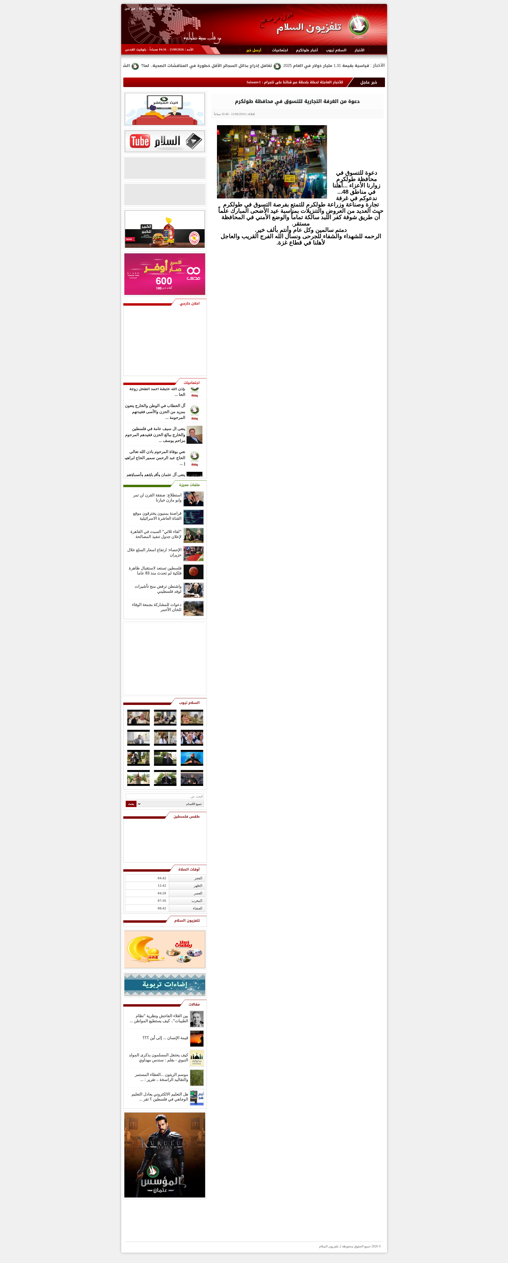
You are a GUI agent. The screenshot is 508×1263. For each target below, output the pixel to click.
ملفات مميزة (189, 485)
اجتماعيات (192, 382)
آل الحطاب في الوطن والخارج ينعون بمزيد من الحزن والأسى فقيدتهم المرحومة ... (155, 399)
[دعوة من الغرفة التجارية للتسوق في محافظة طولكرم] (272, 197)
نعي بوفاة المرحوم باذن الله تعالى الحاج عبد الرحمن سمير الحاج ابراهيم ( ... (154, 445)
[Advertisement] (345, 290)
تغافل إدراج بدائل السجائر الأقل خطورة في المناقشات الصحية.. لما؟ (278, 66)
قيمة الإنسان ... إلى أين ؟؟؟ (165, 1037)
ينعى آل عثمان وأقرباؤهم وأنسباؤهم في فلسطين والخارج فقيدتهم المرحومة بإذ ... (155, 468)
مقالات (194, 1004)
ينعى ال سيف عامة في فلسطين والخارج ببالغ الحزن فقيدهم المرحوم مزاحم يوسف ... (155, 422)
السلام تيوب (189, 702)
